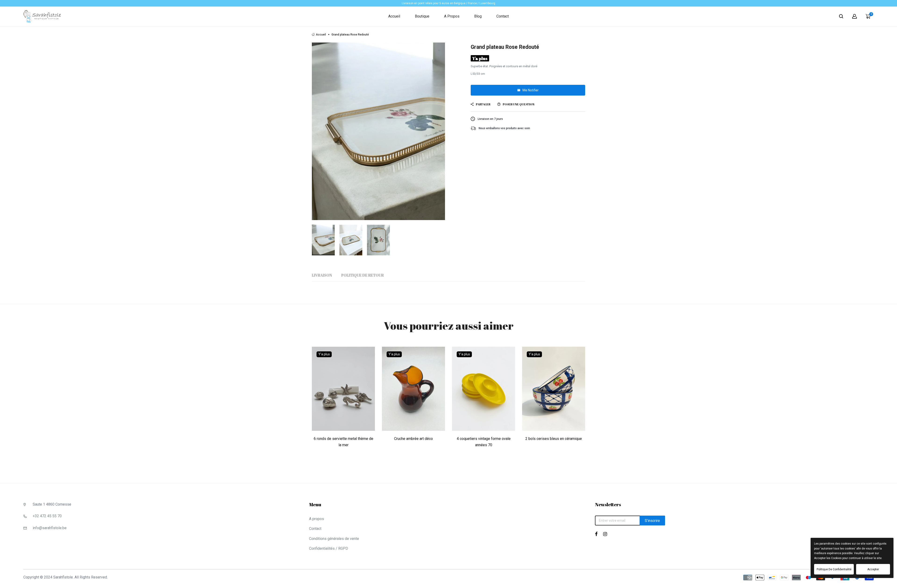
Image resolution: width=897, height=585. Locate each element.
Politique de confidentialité (834, 569)
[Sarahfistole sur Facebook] (596, 534)
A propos (451, 16)
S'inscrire (652, 520)
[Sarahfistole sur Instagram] (605, 534)
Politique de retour (362, 275)
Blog (478, 16)
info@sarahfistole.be (50, 528)
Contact (502, 16)
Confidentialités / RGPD (328, 548)
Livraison (322, 275)
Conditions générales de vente (334, 538)
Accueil (394, 16)
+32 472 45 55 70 (47, 516)
